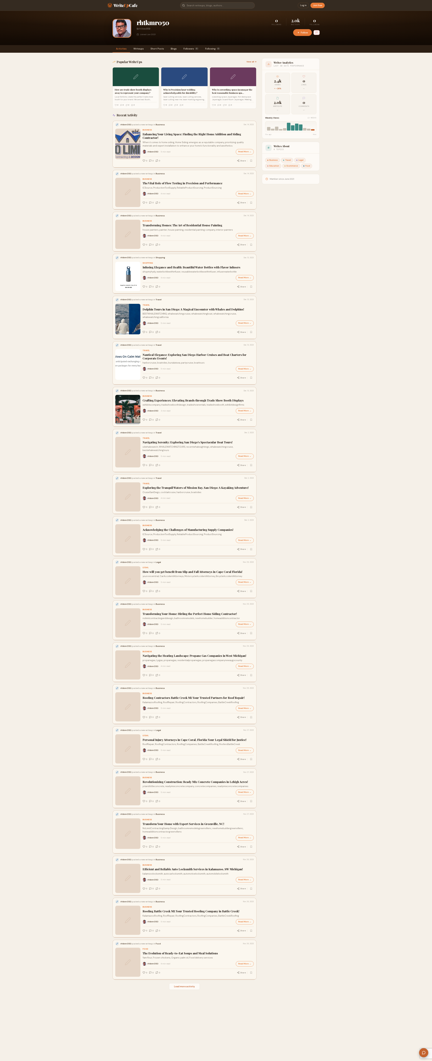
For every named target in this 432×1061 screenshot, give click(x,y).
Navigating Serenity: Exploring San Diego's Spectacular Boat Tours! (188, 442)
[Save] (251, 160)
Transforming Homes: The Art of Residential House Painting (182, 225)
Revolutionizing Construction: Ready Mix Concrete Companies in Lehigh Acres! (195, 782)
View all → (251, 61)
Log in (303, 5)
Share (243, 160)
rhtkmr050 (152, 151)
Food (145, 949)
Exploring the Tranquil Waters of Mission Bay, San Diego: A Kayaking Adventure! (196, 487)
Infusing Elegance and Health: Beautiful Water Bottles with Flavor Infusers (191, 267)
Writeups (138, 48)
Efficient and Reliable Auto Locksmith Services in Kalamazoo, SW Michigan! (193, 869)
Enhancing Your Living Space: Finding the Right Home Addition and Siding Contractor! (192, 136)
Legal (146, 567)
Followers (190, 48)
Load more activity (184, 986)
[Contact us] (423, 1052)
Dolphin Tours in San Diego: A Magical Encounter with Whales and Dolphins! (193, 309)
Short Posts (157, 48)
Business (147, 130)
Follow (304, 32)
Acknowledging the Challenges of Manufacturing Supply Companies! (188, 530)
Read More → (244, 151)
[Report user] (317, 32)
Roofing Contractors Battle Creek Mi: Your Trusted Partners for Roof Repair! (194, 698)
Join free (317, 5)
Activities (121, 48)
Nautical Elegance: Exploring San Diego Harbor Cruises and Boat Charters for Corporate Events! (194, 356)
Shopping (148, 263)
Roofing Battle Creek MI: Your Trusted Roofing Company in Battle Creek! (191, 911)
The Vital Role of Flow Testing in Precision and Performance (182, 183)
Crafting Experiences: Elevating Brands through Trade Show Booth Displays (193, 400)
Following (212, 48)
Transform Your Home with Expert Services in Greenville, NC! (183, 824)
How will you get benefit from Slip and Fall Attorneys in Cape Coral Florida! (192, 572)
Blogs (174, 48)
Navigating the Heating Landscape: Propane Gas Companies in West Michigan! (194, 655)
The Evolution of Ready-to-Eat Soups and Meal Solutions (180, 953)
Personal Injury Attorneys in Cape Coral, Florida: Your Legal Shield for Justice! (194, 740)
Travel (146, 305)
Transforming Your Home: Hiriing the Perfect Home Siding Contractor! (190, 614)
